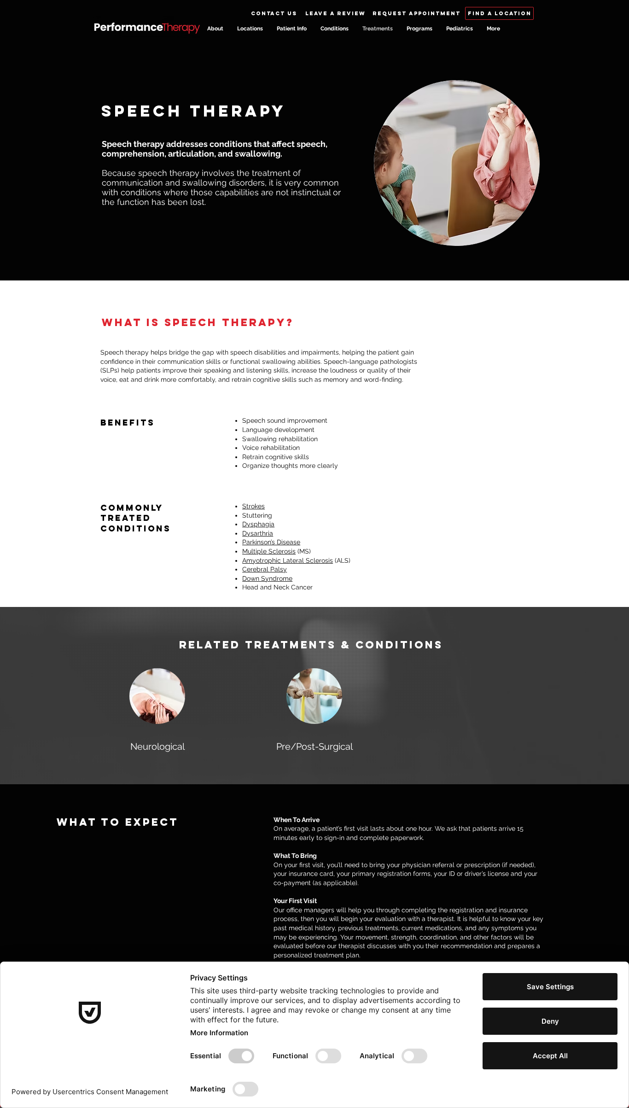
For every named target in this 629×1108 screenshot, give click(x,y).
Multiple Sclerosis (269, 551)
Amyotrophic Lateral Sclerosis (287, 560)
